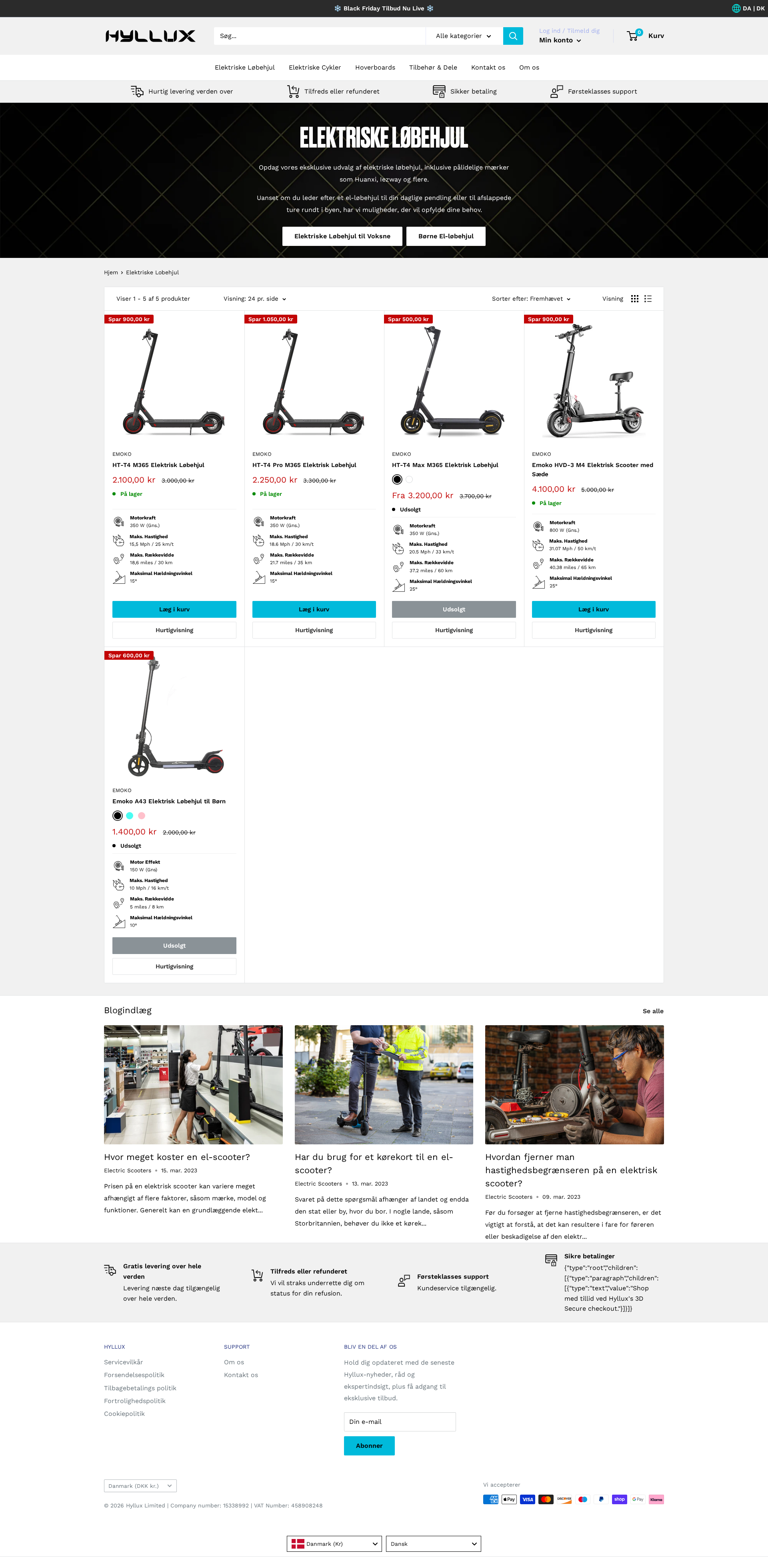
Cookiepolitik (124, 1413)
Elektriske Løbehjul (245, 67)
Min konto (557, 40)
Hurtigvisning (174, 630)
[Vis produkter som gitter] (634, 298)
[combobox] (334, 1544)
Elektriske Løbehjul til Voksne (342, 236)
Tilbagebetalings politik (140, 1388)
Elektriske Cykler (315, 67)
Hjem (111, 272)
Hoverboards (375, 67)
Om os (529, 67)
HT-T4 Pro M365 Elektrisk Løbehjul (304, 465)
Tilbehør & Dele (433, 67)
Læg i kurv (174, 609)
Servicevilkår (123, 1362)
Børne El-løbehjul (446, 236)
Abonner (369, 1445)
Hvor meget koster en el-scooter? (177, 1157)
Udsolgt (454, 609)
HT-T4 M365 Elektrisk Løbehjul (158, 465)
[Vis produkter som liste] (648, 298)
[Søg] (513, 36)
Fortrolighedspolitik (135, 1401)
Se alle (654, 1011)
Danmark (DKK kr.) (133, 1486)
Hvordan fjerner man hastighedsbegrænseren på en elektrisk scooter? (571, 1170)
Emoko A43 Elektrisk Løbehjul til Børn (169, 801)
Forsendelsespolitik (134, 1375)
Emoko (122, 454)
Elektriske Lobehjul (152, 272)
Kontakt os (488, 67)
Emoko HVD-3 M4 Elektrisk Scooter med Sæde (592, 469)
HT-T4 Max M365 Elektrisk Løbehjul (445, 465)
